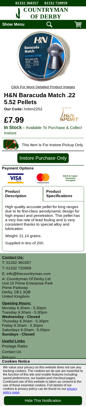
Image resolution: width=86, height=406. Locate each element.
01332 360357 (26, 3)
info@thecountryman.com (29, 274)
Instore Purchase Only (43, 158)
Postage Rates (15, 346)
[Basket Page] (78, 27)
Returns (9, 357)
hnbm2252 (33, 109)
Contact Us (11, 352)
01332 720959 (55, 3)
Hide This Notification (43, 400)
